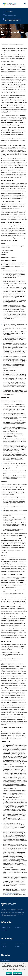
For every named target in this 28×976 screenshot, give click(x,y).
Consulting (17, 946)
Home (2, 28)
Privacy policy (17, 973)
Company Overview (5, 927)
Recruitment (4, 944)
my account (4, 930)
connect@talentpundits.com (12, 893)
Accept (9, 973)
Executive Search (19, 944)
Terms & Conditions (19, 960)
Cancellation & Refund (6, 960)
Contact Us (18, 927)
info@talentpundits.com (10, 15)
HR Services (4, 946)
